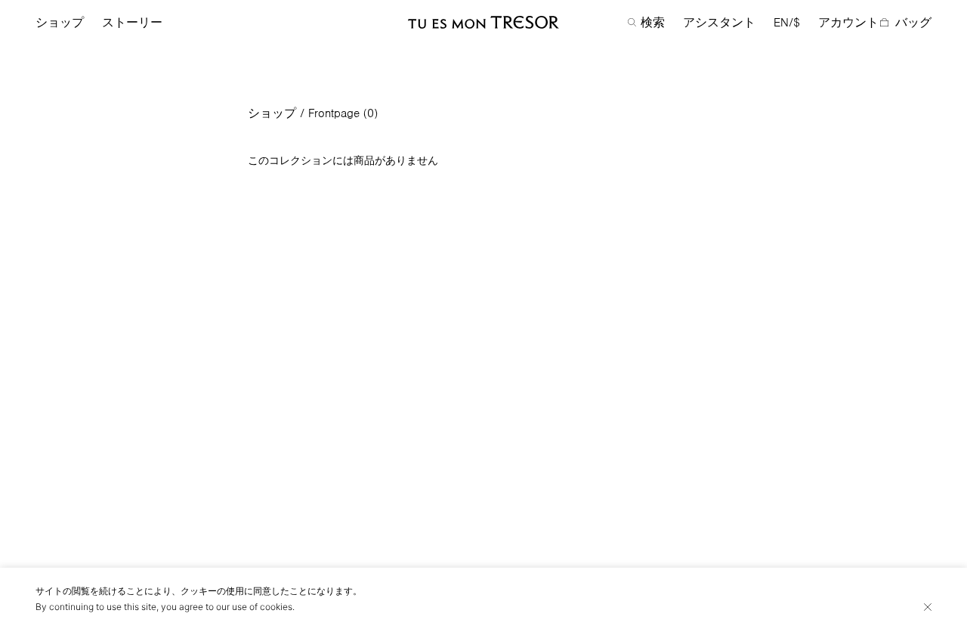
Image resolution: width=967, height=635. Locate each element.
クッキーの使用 (212, 590)
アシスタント (719, 22)
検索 (653, 22)
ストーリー (132, 22)
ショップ (60, 22)
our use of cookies (254, 606)
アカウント (848, 22)
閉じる (927, 607)
